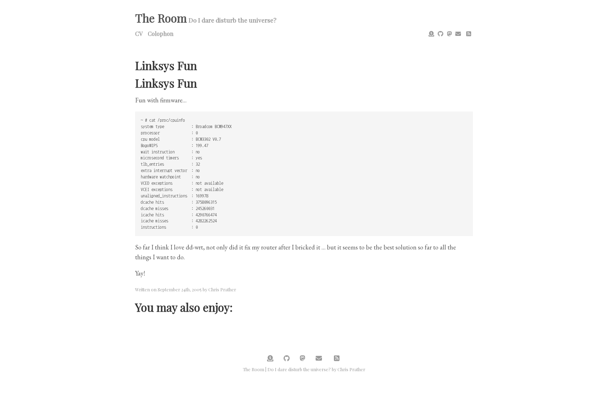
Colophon (160, 33)
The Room (161, 17)
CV (138, 33)
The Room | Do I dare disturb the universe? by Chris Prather (304, 369)
